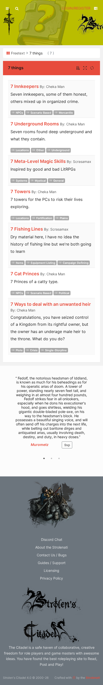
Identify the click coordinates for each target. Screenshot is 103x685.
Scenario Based (40, 112)
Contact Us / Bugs (51, 555)
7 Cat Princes (24, 273)
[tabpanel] (51, 415)
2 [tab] (51, 458)
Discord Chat (51, 539)
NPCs (19, 112)
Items (19, 263)
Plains (64, 218)
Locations (22, 150)
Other (40, 150)
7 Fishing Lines (26, 229)
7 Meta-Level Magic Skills (38, 161)
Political (64, 293)
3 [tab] (59, 458)
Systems (21, 180)
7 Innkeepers (24, 86)
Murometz (39, 444)
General (58, 180)
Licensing (51, 570)
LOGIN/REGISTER (76, 8)
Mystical (40, 180)
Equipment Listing (43, 263)
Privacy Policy (51, 578)
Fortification (44, 218)
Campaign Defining (75, 263)
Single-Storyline (56, 350)
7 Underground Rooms (34, 123)
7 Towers (20, 191)
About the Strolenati (51, 547)
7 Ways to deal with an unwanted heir (50, 304)
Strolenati (93, 678)
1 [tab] (44, 458)
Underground (61, 150)
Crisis (34, 350)
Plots (19, 350)
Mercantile (66, 112)
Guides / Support (52, 563)
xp (67, 445)
